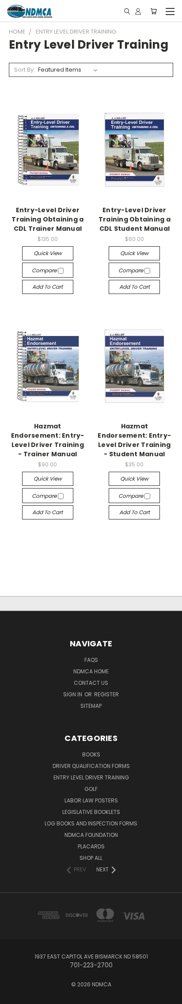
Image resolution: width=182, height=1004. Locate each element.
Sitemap (91, 706)
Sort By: (24, 69)
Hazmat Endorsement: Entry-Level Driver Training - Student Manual (134, 440)
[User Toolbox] (138, 11)
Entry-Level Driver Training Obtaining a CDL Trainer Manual (47, 219)
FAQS (91, 660)
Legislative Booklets (91, 812)
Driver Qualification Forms (91, 766)
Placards (91, 846)
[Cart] (153, 11)
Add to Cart (47, 286)
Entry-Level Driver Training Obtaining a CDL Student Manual (135, 219)
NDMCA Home (91, 671)
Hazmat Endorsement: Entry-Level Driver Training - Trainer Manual (47, 440)
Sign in (73, 694)
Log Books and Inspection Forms (91, 823)
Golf (91, 789)
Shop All (91, 858)
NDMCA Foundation (91, 835)
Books (91, 754)
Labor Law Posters (91, 800)
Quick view (48, 253)
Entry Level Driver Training (91, 777)
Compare (45, 270)
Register (106, 694)
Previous (14, 995)
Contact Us (91, 683)
